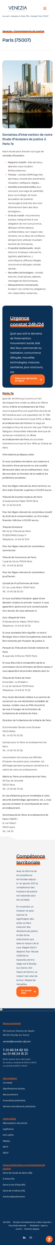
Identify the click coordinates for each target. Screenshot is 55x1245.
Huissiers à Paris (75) (20, 16)
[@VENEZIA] (17, 6)
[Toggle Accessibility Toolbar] (49, 1239)
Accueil (5, 16)
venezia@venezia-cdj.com (17, 1041)
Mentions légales (31, 1229)
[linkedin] (24, 1237)
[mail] (30, 1237)
